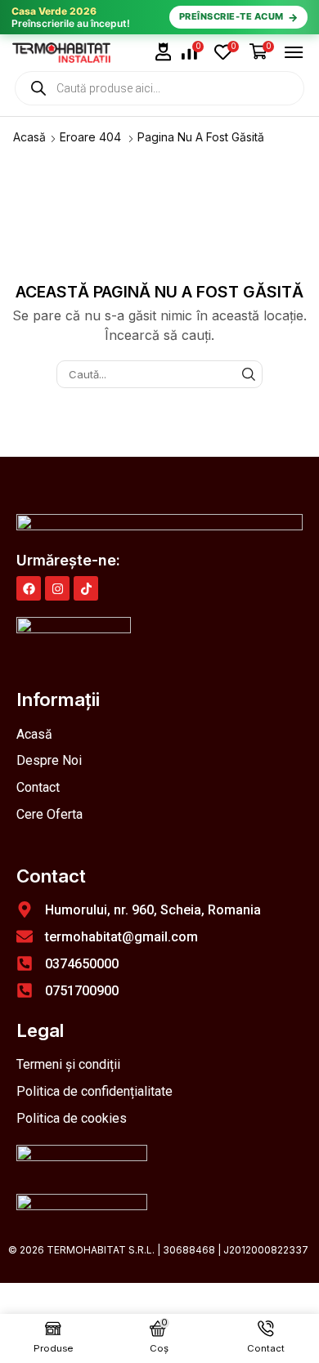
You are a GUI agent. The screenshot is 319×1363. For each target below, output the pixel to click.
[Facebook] (28, 588)
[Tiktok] (86, 588)
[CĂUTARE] (249, 374)
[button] (163, 51)
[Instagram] (57, 588)
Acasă (29, 137)
